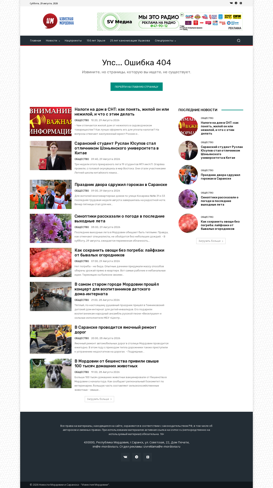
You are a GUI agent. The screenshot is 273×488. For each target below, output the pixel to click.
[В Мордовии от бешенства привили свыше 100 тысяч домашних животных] (51, 373)
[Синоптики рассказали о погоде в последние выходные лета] (51, 228)
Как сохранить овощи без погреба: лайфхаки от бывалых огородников (119, 252)
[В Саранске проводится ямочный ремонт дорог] (51, 339)
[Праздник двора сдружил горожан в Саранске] (51, 194)
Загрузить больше (98, 399)
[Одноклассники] (240, 3)
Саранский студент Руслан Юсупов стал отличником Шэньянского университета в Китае (117, 148)
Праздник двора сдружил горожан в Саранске (121, 184)
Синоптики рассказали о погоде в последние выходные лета (219, 201)
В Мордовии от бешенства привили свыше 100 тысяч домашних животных (117, 363)
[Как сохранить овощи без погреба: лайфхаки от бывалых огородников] (51, 262)
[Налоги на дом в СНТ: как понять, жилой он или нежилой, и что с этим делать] (51, 121)
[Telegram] (236, 3)
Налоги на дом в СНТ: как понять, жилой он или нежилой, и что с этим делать (122, 111)
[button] (238, 40)
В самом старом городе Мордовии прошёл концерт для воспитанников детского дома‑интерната (117, 289)
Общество (82, 120)
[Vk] (231, 3)
